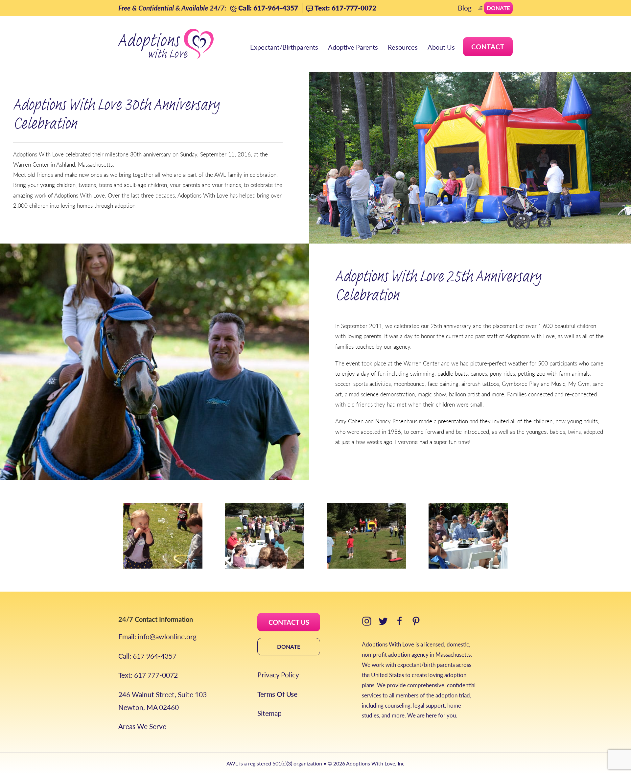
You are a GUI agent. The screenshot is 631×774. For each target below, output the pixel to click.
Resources (403, 47)
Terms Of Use (277, 694)
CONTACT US (289, 622)
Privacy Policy (278, 674)
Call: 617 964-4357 (147, 656)
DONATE (288, 646)
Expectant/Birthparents (284, 47)
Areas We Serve (142, 726)
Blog (465, 7)
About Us (441, 47)
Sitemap (269, 713)
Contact (487, 46)
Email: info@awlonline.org (157, 636)
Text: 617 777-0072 (148, 675)
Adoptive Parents (353, 47)
